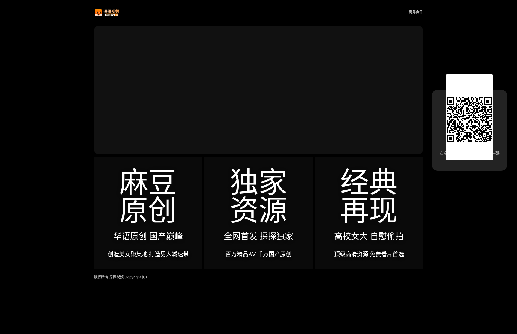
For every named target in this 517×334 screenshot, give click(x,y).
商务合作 (416, 12)
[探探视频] (107, 12)
